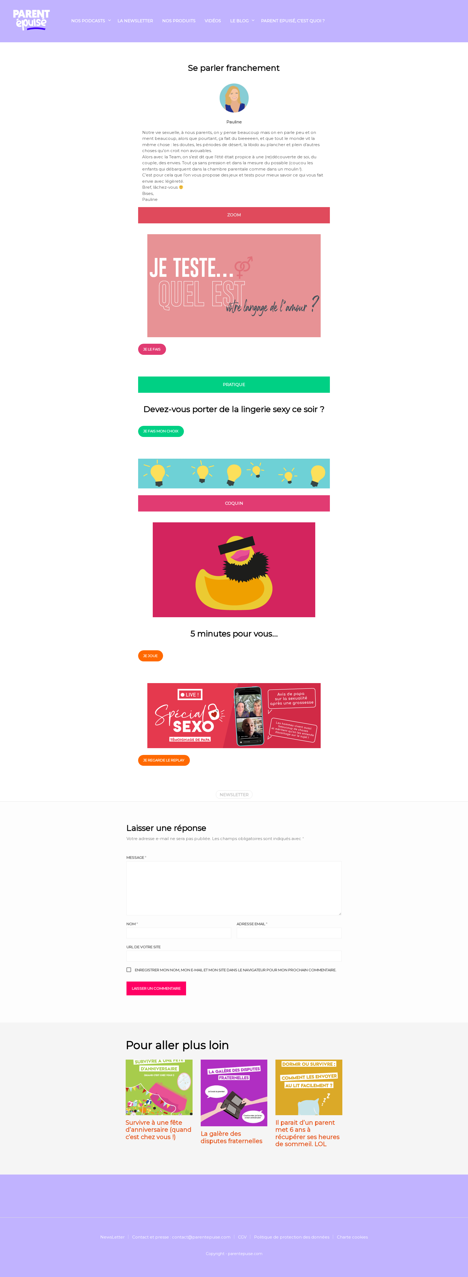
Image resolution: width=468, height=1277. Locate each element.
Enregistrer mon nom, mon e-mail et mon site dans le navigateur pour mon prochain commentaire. (235, 970)
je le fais (152, 349)
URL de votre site (143, 947)
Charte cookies (352, 1237)
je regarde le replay (163, 760)
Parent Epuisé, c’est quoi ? (293, 20)
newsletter (234, 794)
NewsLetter (112, 1237)
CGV (242, 1237)
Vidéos (213, 20)
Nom (132, 924)
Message (136, 857)
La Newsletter (135, 20)
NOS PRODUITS (179, 20)
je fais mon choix (160, 431)
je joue (150, 656)
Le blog (239, 20)
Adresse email (252, 924)
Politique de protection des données (291, 1237)
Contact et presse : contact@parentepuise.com (181, 1237)
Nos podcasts (88, 20)
